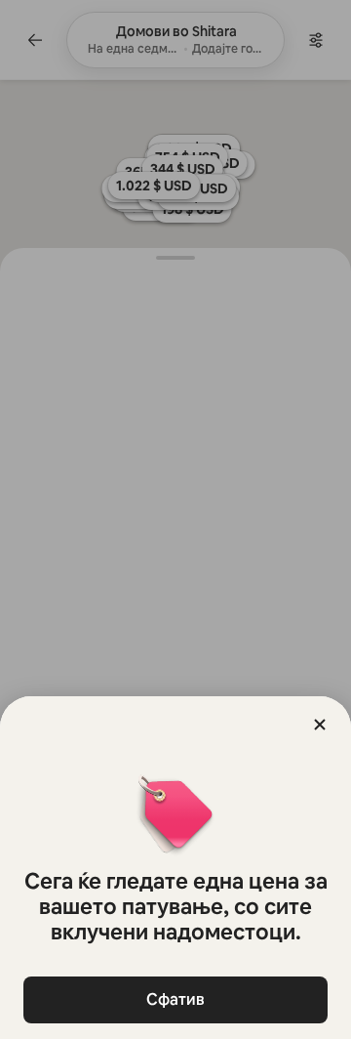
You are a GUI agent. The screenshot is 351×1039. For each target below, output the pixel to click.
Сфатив (175, 999)
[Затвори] (320, 724)
